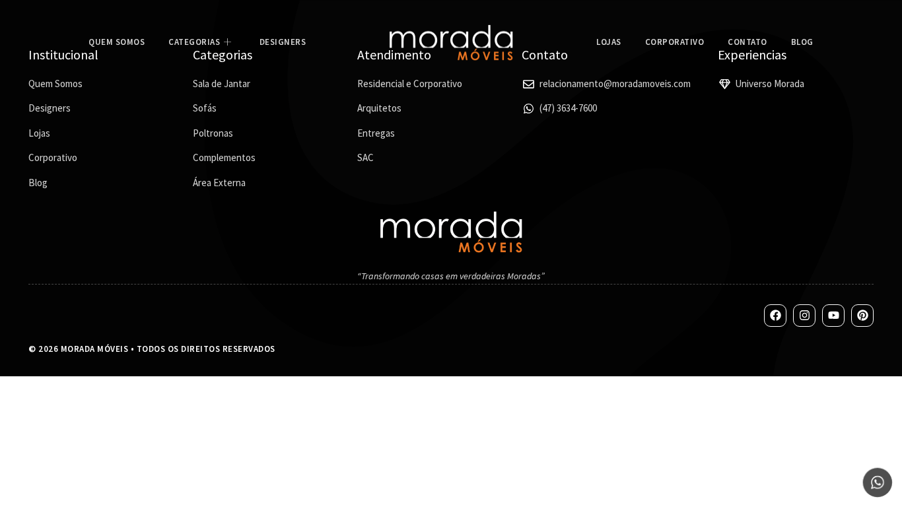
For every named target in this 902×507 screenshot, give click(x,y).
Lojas (608, 42)
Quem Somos (116, 42)
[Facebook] (775, 315)
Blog (802, 42)
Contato (747, 42)
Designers (283, 42)
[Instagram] (804, 315)
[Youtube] (833, 315)
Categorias (194, 42)
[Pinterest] (862, 315)
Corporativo (675, 42)
